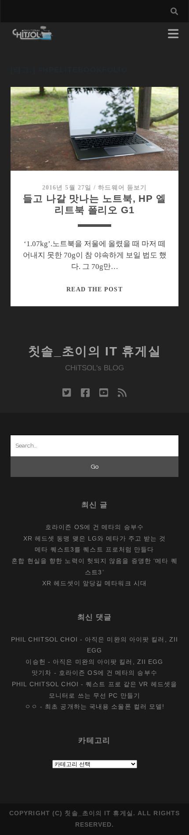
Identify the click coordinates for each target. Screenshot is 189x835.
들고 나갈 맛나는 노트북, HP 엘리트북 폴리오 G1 (94, 204)
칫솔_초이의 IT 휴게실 (94, 351)
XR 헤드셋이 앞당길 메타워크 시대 (94, 583)
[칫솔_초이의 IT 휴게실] (33, 36)
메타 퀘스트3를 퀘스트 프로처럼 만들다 (94, 549)
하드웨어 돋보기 (122, 187)
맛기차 (41, 672)
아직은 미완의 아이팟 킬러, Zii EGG (108, 661)
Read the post (94, 289)
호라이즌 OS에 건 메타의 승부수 (94, 526)
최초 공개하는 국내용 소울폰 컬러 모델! (104, 706)
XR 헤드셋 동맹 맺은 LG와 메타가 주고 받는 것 (94, 538)
